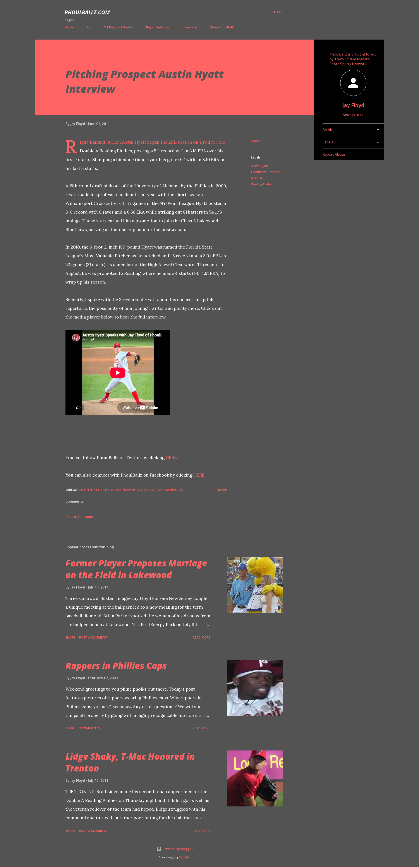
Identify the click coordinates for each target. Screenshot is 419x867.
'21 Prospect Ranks (118, 27)
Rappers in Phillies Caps (116, 666)
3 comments (89, 728)
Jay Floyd (353, 105)
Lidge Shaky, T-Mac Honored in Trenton (130, 762)
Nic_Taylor (184, 857)
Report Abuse (334, 154)
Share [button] (256, 141)
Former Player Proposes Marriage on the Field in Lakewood (136, 569)
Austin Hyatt (259, 166)
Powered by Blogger (177, 849)
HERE (171, 457)
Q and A (256, 178)
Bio (88, 27)
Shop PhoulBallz (222, 27)
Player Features (157, 27)
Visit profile (353, 115)
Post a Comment (79, 516)
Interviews (189, 27)
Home (69, 27)
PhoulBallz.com (87, 12)
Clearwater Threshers (265, 172)
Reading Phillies (262, 184)
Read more (201, 637)
